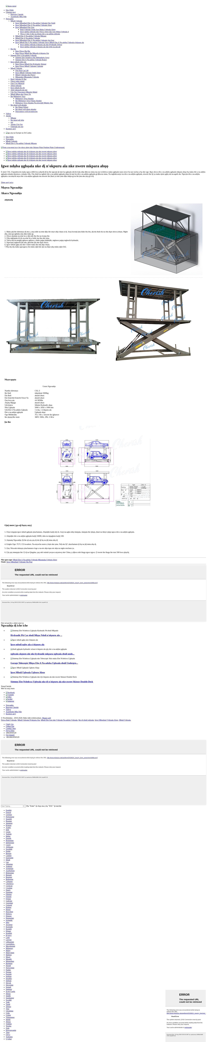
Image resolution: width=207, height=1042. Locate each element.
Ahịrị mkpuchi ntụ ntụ (19, 90)
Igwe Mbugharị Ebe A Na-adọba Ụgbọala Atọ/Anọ (34, 40)
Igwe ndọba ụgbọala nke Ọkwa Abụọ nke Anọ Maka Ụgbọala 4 (44, 32)
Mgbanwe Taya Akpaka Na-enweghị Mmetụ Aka (34, 103)
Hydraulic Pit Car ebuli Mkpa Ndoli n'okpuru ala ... (36, 635)
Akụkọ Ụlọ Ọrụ (17, 124)
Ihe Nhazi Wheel (21, 107)
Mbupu (13, 118)
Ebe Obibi (10, 10)
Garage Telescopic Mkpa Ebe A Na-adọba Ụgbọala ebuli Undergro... (44, 663)
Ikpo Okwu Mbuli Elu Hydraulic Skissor (30, 64)
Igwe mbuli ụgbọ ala (18, 62)
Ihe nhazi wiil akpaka (19, 105)
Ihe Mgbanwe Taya (18, 96)
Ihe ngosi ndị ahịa (17, 120)
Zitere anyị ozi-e (7, 182)
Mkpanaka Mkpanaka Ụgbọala (27, 77)
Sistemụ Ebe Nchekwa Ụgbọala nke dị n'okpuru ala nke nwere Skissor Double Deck (52, 681)
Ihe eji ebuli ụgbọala (86, 720)
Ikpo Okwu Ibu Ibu (22, 51)
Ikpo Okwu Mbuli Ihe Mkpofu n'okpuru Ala (32, 53)
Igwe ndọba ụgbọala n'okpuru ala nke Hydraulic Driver (41, 45)
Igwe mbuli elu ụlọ (18, 88)
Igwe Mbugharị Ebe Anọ (24, 27)
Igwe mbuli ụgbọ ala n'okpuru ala (27, 644)
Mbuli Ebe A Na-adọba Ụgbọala (27, 38)
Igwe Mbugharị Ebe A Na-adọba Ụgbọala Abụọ (33, 25)
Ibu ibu (13, 49)
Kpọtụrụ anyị (11, 129)
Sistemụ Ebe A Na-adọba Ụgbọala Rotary (31, 60)
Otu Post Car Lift (21, 70)
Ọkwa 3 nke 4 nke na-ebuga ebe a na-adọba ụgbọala (40, 34)
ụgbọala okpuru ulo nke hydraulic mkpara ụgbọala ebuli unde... (42, 654)
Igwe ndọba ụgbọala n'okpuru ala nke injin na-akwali (40, 47)
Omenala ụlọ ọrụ (17, 127)
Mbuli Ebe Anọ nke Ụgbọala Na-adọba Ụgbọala (59, 720)
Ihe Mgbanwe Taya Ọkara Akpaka (28, 101)
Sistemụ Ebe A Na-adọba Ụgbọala (24, 55)
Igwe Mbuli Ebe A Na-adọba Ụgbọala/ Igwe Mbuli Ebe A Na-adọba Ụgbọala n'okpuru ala (49, 42)
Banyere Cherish (17, 14)
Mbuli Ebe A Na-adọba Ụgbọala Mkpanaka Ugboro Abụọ (35, 560)
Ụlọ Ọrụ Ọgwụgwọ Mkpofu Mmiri (24, 92)
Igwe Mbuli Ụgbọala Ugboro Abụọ (28, 672)
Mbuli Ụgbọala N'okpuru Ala (28, 720)
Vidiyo (8, 114)
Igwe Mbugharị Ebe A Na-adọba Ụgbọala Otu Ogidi (35, 23)
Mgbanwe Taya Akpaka (24, 99)
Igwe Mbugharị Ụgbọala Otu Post (19, 562)
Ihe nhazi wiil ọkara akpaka (25, 109)
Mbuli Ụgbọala (16, 21)
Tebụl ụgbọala (16, 86)
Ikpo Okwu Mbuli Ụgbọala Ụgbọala (29, 66)
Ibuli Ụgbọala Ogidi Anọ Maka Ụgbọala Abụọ (37, 30)
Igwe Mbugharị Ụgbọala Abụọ (106, 720)
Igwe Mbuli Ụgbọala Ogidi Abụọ (28, 73)
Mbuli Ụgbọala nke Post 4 (25, 75)
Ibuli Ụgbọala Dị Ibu (18, 79)
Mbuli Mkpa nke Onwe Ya (21, 94)
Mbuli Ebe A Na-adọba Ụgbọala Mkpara (30, 36)
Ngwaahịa (10, 19)
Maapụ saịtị (46, 718)
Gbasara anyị (11, 12)
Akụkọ (8, 116)
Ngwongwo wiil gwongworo (26, 111)
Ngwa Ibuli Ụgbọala (9, 720)
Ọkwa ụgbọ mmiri (17, 81)
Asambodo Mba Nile (18, 17)
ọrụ (12, 122)
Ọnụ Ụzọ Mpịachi (17, 83)
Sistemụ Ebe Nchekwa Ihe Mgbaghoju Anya (32, 58)
